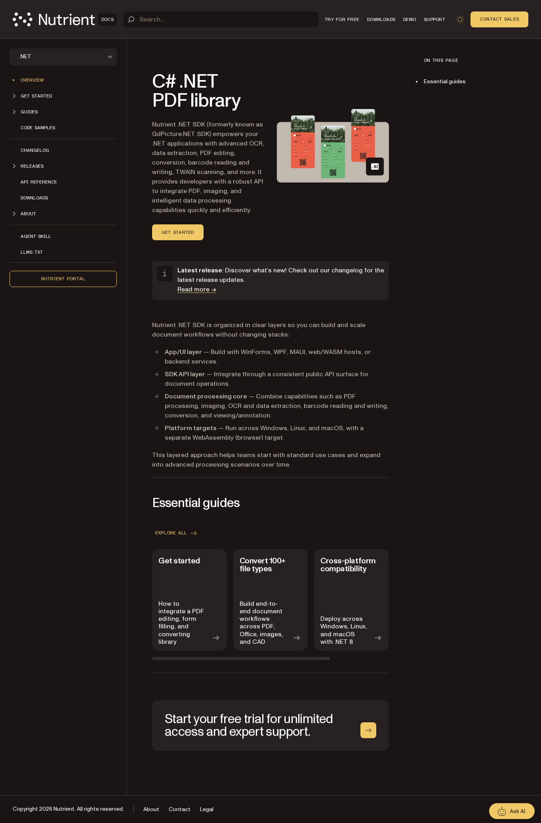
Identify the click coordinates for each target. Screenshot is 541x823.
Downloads (34, 197)
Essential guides (445, 81)
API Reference (39, 182)
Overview (32, 80)
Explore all (171, 532)
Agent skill (36, 236)
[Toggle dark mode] (460, 19)
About (151, 809)
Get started (178, 232)
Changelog (35, 150)
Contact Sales (499, 19)
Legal (206, 809)
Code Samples (38, 127)
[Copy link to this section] (141, 91)
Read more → (196, 289)
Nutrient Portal (63, 278)
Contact (179, 809)
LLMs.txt (32, 252)
